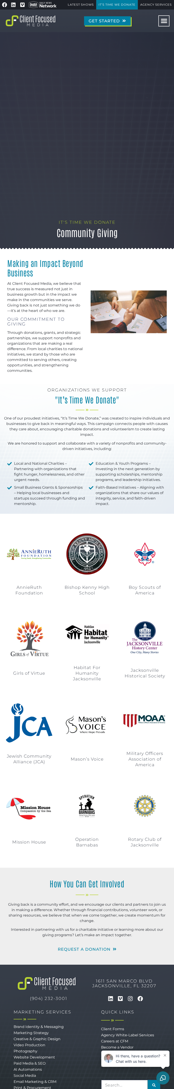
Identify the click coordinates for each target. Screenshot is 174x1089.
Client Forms (112, 1029)
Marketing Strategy (31, 1033)
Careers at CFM (114, 1041)
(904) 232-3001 (48, 998)
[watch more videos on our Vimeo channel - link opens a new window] (22, 4)
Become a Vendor (117, 1047)
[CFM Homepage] (30, 21)
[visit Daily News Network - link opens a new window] (42, 4)
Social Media (25, 1075)
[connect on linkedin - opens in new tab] (110, 998)
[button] (163, 20)
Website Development (34, 1057)
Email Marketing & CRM (35, 1082)
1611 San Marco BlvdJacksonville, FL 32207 (124, 983)
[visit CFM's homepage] (46, 983)
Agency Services (156, 4)
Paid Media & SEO (30, 1063)
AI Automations (28, 1069)
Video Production (29, 1045)
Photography (25, 1051)
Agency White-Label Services (127, 1035)
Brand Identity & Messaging (39, 1027)
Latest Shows (81, 4)
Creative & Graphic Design (37, 1039)
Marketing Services (42, 1012)
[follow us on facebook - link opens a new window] (4, 4)
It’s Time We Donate (117, 4)
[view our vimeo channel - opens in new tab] (120, 998)
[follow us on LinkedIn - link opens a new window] (13, 4)
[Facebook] (140, 998)
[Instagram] (130, 998)
